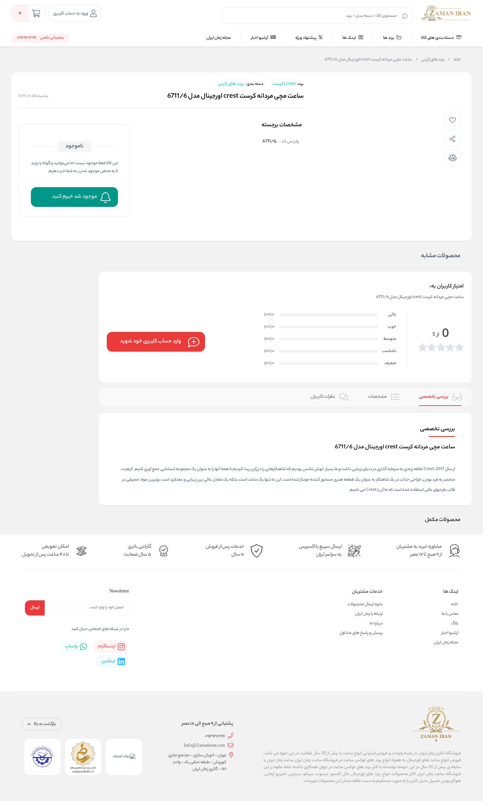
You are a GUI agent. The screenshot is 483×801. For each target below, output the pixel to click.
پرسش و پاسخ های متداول (361, 633)
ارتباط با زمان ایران (369, 614)
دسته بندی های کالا (437, 38)
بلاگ (454, 623)
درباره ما (376, 623)
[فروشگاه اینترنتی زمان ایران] (446, 13)
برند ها (389, 38)
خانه (454, 59)
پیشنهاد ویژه (306, 38)
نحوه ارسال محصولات (365, 604)
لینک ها (349, 38)
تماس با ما (450, 614)
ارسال (34, 607)
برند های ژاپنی (430, 59)
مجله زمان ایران (218, 38)
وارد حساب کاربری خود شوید (150, 341)
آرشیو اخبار (260, 38)
